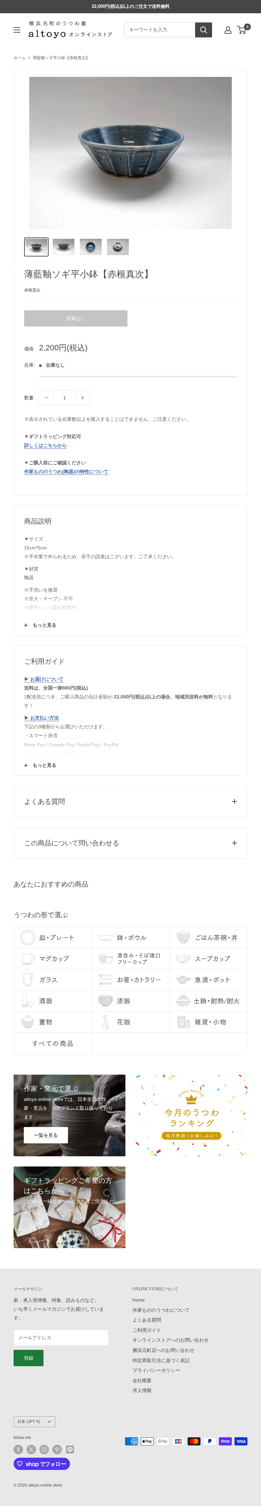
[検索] (203, 29)
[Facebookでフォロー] (18, 1449)
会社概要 (142, 1380)
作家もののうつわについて (161, 1310)
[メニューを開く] (17, 30)
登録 (28, 1358)
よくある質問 (147, 1320)
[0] (242, 30)
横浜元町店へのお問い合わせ (163, 1350)
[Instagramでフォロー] (44, 1449)
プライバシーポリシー (156, 1370)
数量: (29, 397)
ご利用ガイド (147, 1330)
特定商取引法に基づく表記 (161, 1360)
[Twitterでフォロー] (31, 1449)
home (139, 1300)
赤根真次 (32, 290)
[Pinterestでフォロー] (57, 1449)
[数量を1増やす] (82, 398)
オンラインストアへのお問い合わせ (171, 1340)
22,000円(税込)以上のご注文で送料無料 (131, 6)
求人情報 (142, 1390)
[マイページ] (228, 30)
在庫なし (75, 318)
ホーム (20, 57)
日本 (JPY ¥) (28, 1421)
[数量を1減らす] (46, 398)
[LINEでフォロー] (70, 1449)
